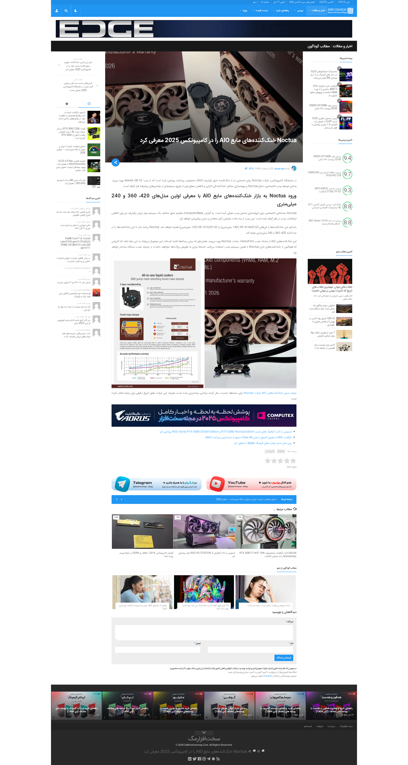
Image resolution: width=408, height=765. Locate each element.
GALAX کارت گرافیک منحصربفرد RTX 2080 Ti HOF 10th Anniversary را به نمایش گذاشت (268, 554)
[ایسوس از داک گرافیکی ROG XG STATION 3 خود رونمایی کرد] (204, 531)
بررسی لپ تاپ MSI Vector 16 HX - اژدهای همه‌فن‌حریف (325, 222)
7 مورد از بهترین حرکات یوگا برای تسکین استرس (323, 334)
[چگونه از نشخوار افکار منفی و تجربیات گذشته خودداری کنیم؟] (142, 592)
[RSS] (218, 759)
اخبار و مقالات (318, 11)
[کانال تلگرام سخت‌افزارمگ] (208, 759)
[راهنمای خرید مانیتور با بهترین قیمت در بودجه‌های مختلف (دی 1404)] (178, 706)
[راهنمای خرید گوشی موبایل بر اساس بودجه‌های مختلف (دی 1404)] (229, 706)
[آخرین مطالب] (89, 104)
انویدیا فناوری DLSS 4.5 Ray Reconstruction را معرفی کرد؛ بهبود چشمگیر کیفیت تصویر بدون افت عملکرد (228, 499)
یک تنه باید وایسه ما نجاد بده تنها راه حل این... (74, 308)
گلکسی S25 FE (326, 2)
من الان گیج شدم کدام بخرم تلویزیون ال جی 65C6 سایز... (73, 321)
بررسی (300, 11)
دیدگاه (289, 622)
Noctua (281, 451)
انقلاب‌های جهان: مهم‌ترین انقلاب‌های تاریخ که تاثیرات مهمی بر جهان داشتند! (332, 289)
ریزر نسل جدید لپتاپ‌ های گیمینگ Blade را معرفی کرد (263, 443)
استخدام (308, 726)
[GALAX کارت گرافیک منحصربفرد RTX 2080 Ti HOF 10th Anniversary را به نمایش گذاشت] (265, 531)
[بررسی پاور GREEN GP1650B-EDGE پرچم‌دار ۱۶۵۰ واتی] (345, 107)
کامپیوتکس (270, 451)
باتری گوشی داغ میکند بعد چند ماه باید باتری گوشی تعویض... (73, 213)
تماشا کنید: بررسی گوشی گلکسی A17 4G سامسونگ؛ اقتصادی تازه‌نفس (324, 206)
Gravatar (267, 676)
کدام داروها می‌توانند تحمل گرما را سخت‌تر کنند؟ (269, 606)
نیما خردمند (279, 169)
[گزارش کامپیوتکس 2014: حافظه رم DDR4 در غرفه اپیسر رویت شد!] (142, 531)
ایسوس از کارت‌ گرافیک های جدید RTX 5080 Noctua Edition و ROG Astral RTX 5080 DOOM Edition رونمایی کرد (225, 432)
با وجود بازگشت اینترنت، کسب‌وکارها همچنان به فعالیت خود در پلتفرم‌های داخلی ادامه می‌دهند (72, 117)
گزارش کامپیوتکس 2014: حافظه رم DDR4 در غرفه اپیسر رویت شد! (146, 554)
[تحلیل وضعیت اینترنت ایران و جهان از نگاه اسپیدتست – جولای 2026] (93, 149)
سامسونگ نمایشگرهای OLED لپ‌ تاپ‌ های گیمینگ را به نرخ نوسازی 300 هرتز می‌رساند (324, 75)
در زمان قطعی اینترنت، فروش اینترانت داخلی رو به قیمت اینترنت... (73, 259)
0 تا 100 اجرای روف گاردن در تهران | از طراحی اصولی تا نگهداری (322, 322)
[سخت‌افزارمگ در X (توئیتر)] (195, 759)
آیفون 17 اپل (279, 2)
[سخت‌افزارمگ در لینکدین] (189, 759)
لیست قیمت (261, 11)
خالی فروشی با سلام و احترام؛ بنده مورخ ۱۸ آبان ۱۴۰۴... (75, 227)
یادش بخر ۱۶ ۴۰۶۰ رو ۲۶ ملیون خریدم (73, 283)
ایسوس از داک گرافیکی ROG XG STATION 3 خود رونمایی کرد (206, 554)
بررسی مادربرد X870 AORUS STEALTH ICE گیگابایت (328, 190)
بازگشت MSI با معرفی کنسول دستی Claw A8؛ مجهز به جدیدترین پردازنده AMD (248, 437)
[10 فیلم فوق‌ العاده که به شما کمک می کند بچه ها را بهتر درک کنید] (204, 592)
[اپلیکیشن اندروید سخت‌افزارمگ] (213, 759)
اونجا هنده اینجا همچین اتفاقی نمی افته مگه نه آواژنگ (74, 295)
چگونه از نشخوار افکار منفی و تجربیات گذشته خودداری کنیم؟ (143, 607)
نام (291, 643)
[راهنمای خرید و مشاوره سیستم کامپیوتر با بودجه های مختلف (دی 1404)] (280, 706)
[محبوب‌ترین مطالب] (67, 104)
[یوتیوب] (251, 484)
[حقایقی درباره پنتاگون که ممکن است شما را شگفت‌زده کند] (344, 308)
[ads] (204, 29)
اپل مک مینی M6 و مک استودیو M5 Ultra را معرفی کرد (71, 181)
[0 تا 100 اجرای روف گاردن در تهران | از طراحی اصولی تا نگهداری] (344, 321)
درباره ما (331, 726)
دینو (255, 2)
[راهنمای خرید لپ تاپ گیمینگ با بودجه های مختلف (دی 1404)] (76, 706)
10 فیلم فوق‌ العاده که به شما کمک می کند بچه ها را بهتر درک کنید (205, 607)
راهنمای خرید (282, 11)
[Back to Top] (204, 733)
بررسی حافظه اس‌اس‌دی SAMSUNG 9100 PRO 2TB (324, 174)
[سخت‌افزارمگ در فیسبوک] (199, 759)
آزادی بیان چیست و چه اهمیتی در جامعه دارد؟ (324, 346)
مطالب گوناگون (319, 46)
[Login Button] (56, 10)
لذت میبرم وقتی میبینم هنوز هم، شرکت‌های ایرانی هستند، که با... (76, 335)
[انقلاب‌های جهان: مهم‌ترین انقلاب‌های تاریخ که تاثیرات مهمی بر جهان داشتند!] (330, 271)
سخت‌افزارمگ (346, 726)
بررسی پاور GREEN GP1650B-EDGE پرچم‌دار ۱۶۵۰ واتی (323, 107)
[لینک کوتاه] (246, 169)
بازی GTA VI (344, 2)
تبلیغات (319, 726)
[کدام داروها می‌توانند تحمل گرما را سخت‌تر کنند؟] (266, 592)
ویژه (245, 11)
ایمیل (197, 643)
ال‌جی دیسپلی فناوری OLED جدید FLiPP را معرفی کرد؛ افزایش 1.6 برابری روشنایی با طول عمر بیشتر (324, 123)
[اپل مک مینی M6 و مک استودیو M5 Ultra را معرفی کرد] (93, 182)
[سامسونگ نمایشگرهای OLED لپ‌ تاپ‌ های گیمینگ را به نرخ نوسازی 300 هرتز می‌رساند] (345, 75)
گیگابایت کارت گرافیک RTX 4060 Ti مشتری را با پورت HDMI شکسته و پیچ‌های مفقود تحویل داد (323, 91)
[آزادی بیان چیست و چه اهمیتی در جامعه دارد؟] (344, 346)
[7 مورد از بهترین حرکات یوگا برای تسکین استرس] (344, 334)
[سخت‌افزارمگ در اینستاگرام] (204, 759)
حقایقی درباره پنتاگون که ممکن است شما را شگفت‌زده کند (322, 309)
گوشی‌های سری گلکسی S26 (302, 2)
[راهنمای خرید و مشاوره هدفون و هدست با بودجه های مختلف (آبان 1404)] (331, 706)
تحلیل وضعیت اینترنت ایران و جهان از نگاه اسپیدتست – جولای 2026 (71, 150)
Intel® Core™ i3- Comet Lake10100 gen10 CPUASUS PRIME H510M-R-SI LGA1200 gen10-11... (75, 243)
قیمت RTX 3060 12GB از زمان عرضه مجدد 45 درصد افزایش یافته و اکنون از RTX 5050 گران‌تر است (71, 133)
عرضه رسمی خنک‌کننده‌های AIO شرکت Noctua (270, 393)
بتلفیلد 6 (265, 2)
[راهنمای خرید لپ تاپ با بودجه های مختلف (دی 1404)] (127, 706)
